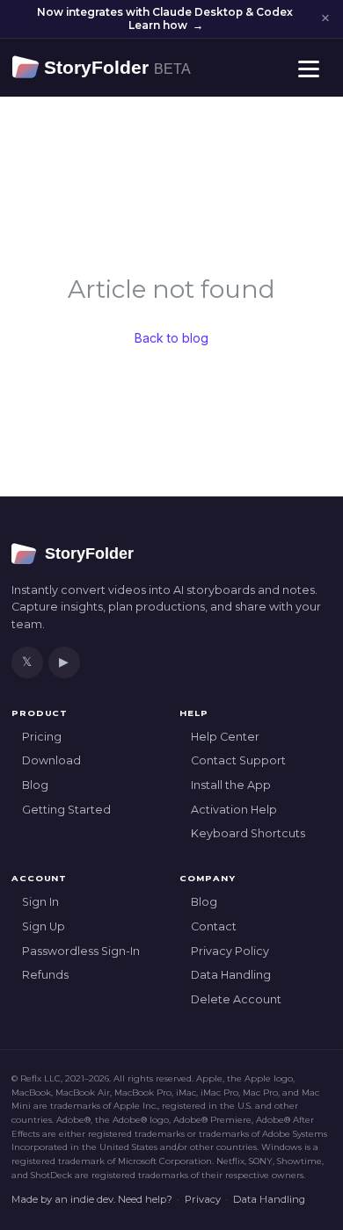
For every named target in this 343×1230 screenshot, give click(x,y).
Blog (35, 785)
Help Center (225, 736)
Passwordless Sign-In (81, 951)
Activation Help (234, 809)
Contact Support (238, 760)
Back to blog (171, 337)
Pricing (42, 736)
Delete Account (236, 999)
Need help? (145, 1199)
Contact (214, 926)
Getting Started (66, 809)
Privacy (203, 1199)
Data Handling (231, 974)
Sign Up (43, 926)
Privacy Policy (230, 951)
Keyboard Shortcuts (248, 833)
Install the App (231, 785)
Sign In (40, 901)
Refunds (45, 974)
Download (51, 760)
